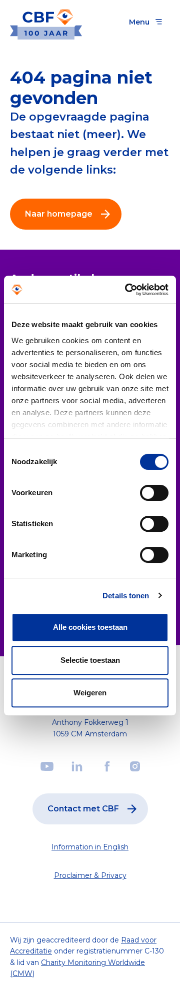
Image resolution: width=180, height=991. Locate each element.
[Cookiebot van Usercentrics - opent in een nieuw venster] (127, 289)
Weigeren (90, 692)
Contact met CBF (83, 808)
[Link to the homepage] (46, 22)
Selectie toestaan (90, 660)
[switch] (154, 493)
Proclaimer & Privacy (90, 875)
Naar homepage (58, 214)
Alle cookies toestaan (90, 627)
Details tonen (125, 595)
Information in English (90, 846)
